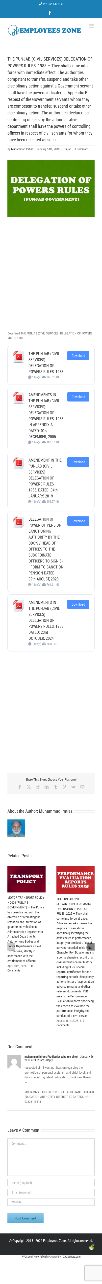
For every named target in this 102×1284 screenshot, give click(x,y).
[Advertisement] (51, 275)
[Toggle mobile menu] (92, 25)
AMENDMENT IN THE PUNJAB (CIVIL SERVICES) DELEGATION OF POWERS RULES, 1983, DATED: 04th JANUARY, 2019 (45, 478)
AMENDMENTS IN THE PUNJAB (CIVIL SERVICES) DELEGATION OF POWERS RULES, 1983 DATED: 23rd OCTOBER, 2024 (45, 620)
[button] (11, 947)
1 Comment (81, 149)
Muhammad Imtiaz (22, 149)
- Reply (48, 1060)
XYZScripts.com (71, 1256)
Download (78, 356)
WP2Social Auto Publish (35, 1256)
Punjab (67, 149)
